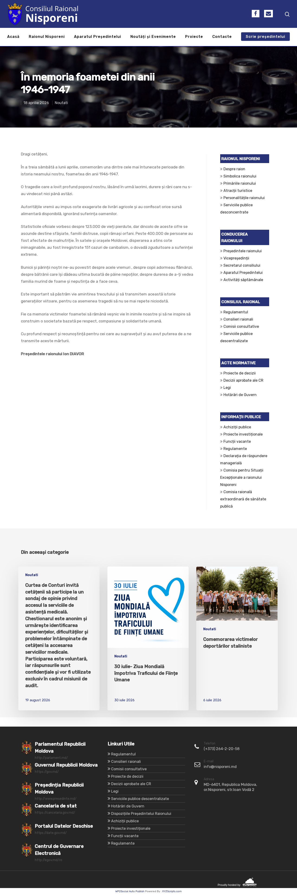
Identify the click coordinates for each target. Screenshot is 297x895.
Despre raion (234, 169)
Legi (227, 387)
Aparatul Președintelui (97, 37)
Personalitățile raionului (244, 198)
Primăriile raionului (239, 183)
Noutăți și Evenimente (153, 37)
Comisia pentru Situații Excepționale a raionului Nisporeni (241, 477)
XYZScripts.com (172, 891)
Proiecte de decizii (239, 373)
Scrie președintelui (265, 37)
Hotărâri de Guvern (240, 395)
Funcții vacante (237, 441)
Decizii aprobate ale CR (243, 380)
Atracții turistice (237, 190)
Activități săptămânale (243, 280)
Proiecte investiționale (243, 434)
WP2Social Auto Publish (129, 891)
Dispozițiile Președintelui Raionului (141, 813)
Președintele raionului (242, 251)
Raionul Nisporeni (47, 37)
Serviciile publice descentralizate (140, 799)
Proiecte (194, 37)
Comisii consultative (241, 326)
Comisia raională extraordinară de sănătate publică (243, 499)
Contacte (222, 37)
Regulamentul (235, 312)
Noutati (61, 103)
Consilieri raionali (238, 319)
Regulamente (235, 448)
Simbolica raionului (239, 176)
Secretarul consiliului (241, 265)
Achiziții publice (237, 427)
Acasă (13, 37)
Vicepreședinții (236, 258)
